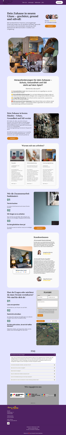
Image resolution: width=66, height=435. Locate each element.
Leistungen (31, 2)
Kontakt (59, 2)
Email (49, 295)
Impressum (29, 426)
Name (38, 295)
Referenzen (37, 2)
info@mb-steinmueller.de (12, 420)
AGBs (38, 426)
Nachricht (39, 299)
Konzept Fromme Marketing (37, 433)
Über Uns (24, 2)
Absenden (40, 315)
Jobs (43, 2)
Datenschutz (39, 308)
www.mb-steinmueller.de (33, 428)
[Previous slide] (11, 395)
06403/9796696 (10, 417)
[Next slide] (55, 395)
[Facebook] (8, 423)
